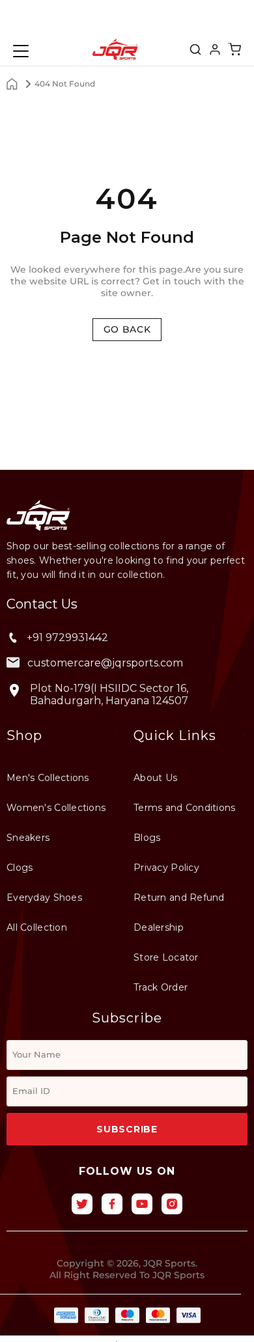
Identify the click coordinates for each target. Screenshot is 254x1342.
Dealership (159, 927)
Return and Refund (179, 897)
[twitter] (82, 1204)
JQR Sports (115, 49)
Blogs (147, 837)
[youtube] (142, 1204)
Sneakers (28, 837)
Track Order (161, 987)
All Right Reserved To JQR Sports (127, 1275)
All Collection (37, 927)
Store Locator (166, 957)
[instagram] (172, 1204)
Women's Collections (56, 808)
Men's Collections (48, 778)
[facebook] (112, 1204)
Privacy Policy (166, 867)
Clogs (20, 867)
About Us (155, 778)
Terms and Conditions (185, 808)
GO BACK (127, 329)
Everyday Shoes (44, 897)
